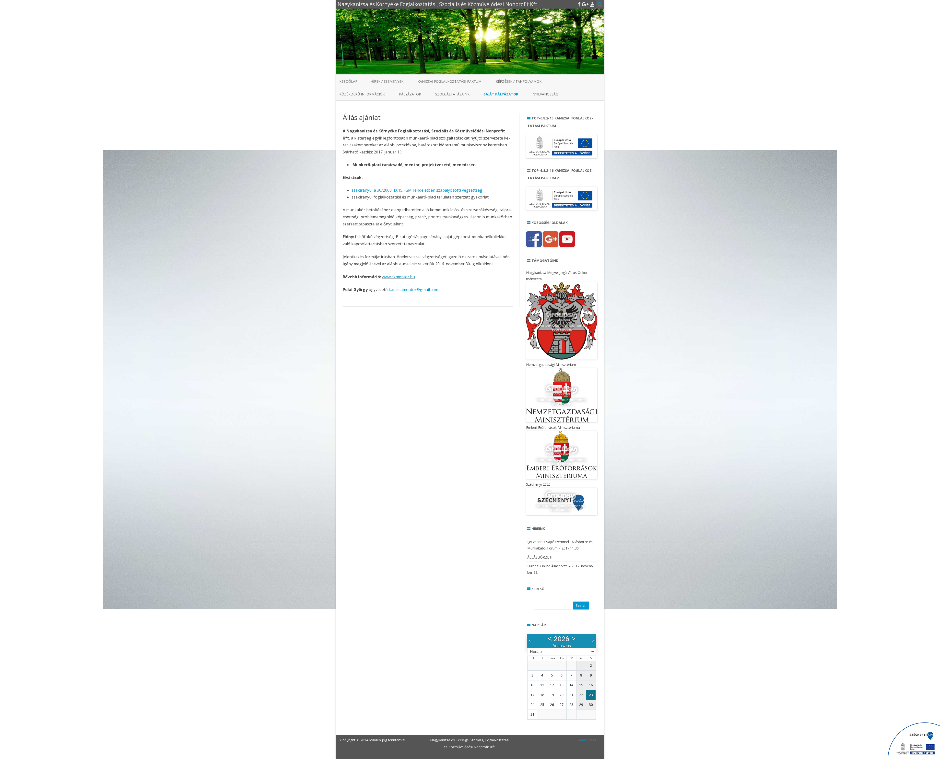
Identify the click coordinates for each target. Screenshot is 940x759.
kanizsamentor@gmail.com (413, 289)
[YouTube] (592, 4)
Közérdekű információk (362, 94)
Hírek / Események (387, 81)
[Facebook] (579, 4)
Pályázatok (410, 94)
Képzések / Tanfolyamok (518, 81)
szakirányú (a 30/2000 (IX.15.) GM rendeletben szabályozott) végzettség (417, 190)
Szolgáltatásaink (452, 94)
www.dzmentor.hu (398, 277)
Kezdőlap (348, 81)
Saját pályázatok (501, 94)
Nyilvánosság (545, 94)
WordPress (587, 740)
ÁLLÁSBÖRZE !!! (539, 557)
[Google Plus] (585, 4)
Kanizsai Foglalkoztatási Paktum (450, 81)
